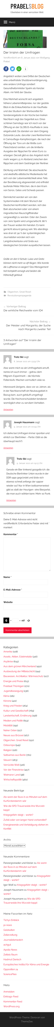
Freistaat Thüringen (13, 686)
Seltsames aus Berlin (14, 755)
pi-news (7, 925)
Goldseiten (9, 930)
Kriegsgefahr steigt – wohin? (18, 814)
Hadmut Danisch (12, 959)
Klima (6, 696)
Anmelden (8, 991)
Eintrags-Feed (10, 996)
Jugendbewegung (13, 691)
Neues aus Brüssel (13, 735)
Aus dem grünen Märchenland (19, 666)
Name (7, 577)
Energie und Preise (13, 681)
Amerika (7, 651)
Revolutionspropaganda (19, 295)
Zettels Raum (10, 954)
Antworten (8, 409)
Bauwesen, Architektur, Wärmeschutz (23, 676)
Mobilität (8, 725)
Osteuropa (9, 745)
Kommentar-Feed (12, 1001)
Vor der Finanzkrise (13, 769)
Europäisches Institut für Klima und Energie (26, 964)
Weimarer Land (11, 774)
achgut (7, 944)
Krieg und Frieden (12, 705)
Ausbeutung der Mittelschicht (19, 671)
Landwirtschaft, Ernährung (17, 715)
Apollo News (10, 949)
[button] (5, 68)
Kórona (7, 701)
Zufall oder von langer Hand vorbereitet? (25, 820)
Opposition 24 (10, 969)
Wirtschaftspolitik (12, 779)
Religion (7, 750)
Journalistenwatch (13, 940)
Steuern (7, 760)
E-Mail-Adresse (12, 589)
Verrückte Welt (11, 765)
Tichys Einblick (11, 920)
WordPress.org (11, 1006)
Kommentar (10, 534)
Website (8, 602)
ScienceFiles (10, 974)
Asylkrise (8, 661)
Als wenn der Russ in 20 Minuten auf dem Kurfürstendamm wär (25, 867)
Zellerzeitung (10, 934)
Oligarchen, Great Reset (19, 292)
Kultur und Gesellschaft (15, 710)
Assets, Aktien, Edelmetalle (17, 656)
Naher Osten (10, 730)
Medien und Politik (13, 720)
